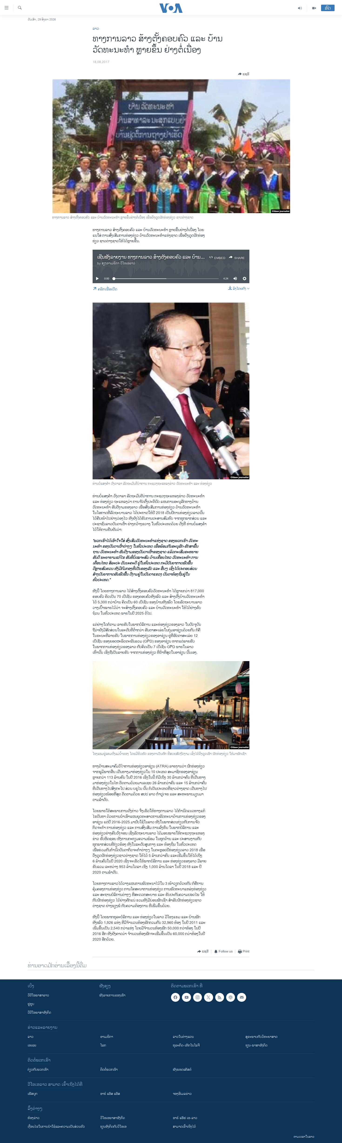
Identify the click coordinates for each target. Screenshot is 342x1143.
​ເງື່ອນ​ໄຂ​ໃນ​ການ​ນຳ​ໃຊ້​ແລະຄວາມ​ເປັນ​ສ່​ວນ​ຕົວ (56, 1126)
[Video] (314, 8)
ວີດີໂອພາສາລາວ (38, 995)
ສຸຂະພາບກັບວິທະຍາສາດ (261, 1036)
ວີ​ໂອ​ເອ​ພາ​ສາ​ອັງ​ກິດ (112, 1118)
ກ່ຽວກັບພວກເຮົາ (38, 1069)
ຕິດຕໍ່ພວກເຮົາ (109, 1069)
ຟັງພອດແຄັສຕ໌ (182, 1069)
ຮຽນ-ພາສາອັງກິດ (256, 1045)
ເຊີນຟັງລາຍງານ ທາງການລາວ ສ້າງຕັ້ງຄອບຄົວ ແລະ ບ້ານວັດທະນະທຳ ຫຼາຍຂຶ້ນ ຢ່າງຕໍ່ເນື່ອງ (179, 257)
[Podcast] (230, 997)
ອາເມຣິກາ (106, 1036)
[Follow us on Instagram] (197, 997)
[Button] (243, 74)
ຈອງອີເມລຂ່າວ (182, 1093)
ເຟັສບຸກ (32, 1093)
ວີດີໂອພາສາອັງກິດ (39, 1012)
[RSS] (219, 997)
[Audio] (300, 8)
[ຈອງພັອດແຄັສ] (241, 997)
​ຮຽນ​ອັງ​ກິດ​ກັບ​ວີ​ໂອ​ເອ (113, 1126)
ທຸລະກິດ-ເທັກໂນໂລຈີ (186, 1045)
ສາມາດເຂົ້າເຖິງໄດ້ (184, 1126)
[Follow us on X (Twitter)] (208, 997)
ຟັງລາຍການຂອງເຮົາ (112, 995)
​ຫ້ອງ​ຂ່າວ (34, 1118)
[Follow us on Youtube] (186, 997)
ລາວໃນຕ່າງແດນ (183, 1036)
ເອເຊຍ (32, 1045)
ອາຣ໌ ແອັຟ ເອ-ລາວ (185, 1118)
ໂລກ (103, 1045)
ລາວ (96, 29)
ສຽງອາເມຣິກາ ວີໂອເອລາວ (118, 263)
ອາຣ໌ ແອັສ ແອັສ (110, 1093)
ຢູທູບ (31, 1004)
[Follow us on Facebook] (175, 997)
